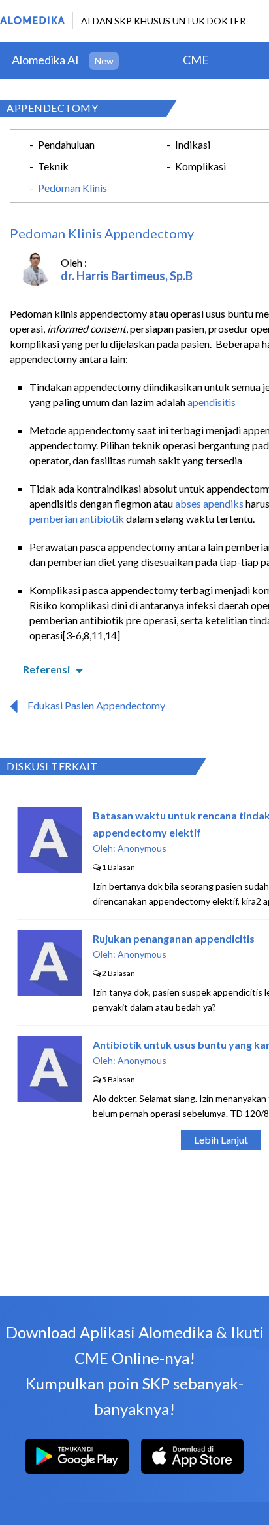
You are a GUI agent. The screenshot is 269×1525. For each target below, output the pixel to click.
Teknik (53, 166)
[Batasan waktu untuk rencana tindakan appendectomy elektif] (49, 868)
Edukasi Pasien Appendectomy (96, 705)
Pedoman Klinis (72, 187)
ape (195, 402)
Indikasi (192, 144)
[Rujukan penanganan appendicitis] (49, 991)
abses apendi (204, 503)
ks (238, 503)
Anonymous (142, 848)
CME (196, 59)
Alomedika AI (45, 59)
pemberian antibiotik (76, 518)
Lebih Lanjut (221, 1139)
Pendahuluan (66, 144)
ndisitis (220, 402)
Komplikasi (200, 166)
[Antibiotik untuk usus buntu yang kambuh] (49, 1097)
